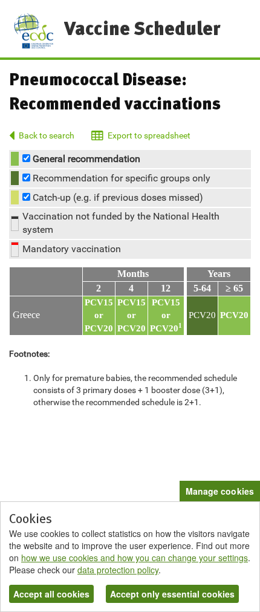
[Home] (33, 31)
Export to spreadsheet (149, 135)
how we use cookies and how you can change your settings (134, 558)
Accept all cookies (51, 594)
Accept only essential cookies (172, 594)
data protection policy (117, 570)
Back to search (46, 135)
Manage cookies (220, 491)
